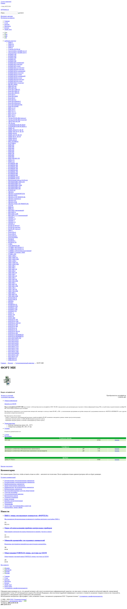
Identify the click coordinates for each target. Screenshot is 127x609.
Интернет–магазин (7, 16)
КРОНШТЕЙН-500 (14, 188)
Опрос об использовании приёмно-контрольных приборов (28, 528)
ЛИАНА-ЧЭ (12, 200)
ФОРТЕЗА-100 (13, 319)
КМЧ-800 (11, 155)
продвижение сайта (15, 601)
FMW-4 (10, 47)
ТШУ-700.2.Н (12, 289)
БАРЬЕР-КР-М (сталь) (15, 81)
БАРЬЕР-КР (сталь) (14, 66)
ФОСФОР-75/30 (13, 350)
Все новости (5, 565)
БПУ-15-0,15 (12, 113)
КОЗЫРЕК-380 (13, 165)
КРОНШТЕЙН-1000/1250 (16, 182)
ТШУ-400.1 (11, 267)
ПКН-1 (10, 230)
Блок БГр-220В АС (14, 89)
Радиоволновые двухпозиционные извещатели (19, 480)
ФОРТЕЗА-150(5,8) (14, 323)
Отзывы (7, 428)
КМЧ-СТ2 (11, 162)
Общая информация (10, 400)
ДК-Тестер (11, 123)
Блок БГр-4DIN (13, 96)
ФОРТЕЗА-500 (13, 333)
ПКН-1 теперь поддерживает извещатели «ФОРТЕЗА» (26, 516)
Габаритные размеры (14, 427)
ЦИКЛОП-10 (12, 358)
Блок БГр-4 (11, 94)
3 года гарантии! (6, 1)
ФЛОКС (10, 303)
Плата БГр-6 (12, 234)
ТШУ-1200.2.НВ (13, 264)
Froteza (3, 3)
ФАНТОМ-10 (12, 298)
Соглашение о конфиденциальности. (91, 596)
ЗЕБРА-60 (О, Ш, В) (14, 136)
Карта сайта (8, 586)
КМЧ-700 (11, 153)
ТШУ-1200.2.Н (13, 262)
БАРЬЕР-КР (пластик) (15, 64)
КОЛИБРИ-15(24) (14, 177)
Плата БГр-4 (12, 232)
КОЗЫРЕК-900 (13, 175)
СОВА (10, 244)
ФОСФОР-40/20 (13, 341)
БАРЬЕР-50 (12, 59)
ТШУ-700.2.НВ (13, 291)
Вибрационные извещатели (13, 489)
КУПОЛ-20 (11, 190)
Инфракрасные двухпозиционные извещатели (19, 487)
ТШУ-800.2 (11, 292)
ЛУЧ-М (10, 205)
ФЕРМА (11, 301)
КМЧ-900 (11, 156)
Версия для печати (7, 466)
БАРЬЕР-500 (12, 61)
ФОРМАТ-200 (12, 309)
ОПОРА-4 (11, 224)
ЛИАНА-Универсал (14, 198)
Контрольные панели (11, 495)
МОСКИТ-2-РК (13, 214)
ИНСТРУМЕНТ (13, 141)
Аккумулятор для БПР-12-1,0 (17, 51)
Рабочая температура (14, 425)
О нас (6, 23)
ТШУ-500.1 (11, 274)
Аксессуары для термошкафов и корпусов (17, 506)
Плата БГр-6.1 (12, 235)
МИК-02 (11, 207)
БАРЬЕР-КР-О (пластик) (16, 83)
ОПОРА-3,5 (12, 222)
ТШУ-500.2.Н (12, 279)
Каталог (7, 24)
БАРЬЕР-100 (12, 54)
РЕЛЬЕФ (11, 239)
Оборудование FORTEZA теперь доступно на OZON (25, 553)
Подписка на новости (8, 18)
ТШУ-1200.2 (12, 261)
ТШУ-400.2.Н (12, 272)
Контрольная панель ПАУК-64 (18, 180)
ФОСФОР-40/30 (13, 343)
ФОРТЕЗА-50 (12, 329)
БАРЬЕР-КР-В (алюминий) (16, 76)
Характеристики (9, 423)
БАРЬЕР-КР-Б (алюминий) (16, 71)
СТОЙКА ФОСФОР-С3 (16, 247)
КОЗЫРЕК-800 (13, 173)
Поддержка (8, 436)
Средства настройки (10, 492)
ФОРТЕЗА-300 (13, 326)
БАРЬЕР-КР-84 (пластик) (16, 69)
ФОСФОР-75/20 (13, 348)
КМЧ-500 (11, 150)
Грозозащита (8, 502)
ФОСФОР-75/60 (13, 351)
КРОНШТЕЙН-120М (15, 185)
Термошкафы (8, 504)
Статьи (6, 434)
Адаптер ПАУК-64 (14, 49)
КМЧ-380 (11, 146)
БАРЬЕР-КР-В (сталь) (15, 78)
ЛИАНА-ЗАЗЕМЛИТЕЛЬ (16, 193)
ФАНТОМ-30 (12, 299)
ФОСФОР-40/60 (13, 345)
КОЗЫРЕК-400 (13, 167)
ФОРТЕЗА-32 (12, 328)
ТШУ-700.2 (11, 287)
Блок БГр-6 (11, 98)
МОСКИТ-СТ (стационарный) (18, 215)
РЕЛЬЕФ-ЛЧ (12, 242)
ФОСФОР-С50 (13, 356)
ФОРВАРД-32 (12, 304)
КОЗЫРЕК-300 (13, 163)
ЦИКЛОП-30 (12, 360)
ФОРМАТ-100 (12, 308)
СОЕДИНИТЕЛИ (14, 245)
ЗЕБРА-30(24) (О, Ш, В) (15, 130)
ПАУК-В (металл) (14, 225)
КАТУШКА (12, 143)
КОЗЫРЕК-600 (13, 170)
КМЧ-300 (11, 145)
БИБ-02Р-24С (12, 86)
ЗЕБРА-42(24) (12, 133)
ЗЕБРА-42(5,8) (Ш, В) (15, 135)
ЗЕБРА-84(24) (12, 140)
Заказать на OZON (10, 404)
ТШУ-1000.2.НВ (13, 259)
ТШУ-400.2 (11, 271)
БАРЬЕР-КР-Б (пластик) (16, 73)
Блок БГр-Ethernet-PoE (15, 104)
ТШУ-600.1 (11, 282)
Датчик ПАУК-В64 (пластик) (17, 120)
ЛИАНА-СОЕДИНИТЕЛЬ (16, 197)
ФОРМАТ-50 (12, 311)
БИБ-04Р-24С (12, 88)
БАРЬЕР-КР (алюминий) (16, 62)
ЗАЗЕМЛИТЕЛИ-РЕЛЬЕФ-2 (17, 126)
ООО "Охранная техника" (18, 599)
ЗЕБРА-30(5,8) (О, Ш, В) (16, 131)
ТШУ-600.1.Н (12, 284)
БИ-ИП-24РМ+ (13, 84)
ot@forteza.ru (5, 9)
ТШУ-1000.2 (12, 256)
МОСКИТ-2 (12, 212)
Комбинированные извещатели (14, 484)
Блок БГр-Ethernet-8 (14, 103)
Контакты (7, 26)
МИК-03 (11, 209)
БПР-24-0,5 (11, 109)
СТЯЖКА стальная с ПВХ (16, 252)
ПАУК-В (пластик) (14, 227)
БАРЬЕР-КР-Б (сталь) (15, 74)
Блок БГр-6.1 (12, 99)
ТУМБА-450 (12, 254)
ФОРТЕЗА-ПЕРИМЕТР (16, 334)
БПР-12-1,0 (11, 108)
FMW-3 (10, 42)
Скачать (117, 440)
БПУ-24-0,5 (11, 114)
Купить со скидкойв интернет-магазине (7, 396)
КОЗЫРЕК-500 (13, 168)
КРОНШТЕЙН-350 (14, 187)
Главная (6, 21)
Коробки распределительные (13, 501)
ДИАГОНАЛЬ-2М (14, 121)
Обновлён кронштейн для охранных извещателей (24, 540)
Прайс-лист (8, 29)
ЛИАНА (11, 192)
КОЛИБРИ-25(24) (14, 178)
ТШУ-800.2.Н (12, 294)
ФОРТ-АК (11, 314)
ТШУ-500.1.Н (12, 276)
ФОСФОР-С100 (13, 355)
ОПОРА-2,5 (12, 219)
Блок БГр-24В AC (13, 91)
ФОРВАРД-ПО (13, 306)
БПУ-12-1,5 (11, 111)
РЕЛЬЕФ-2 (11, 240)
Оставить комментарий (8, 477)
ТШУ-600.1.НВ (13, 286)
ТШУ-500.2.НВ (13, 281)
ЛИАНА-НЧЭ (12, 195)
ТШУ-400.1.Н (12, 269)
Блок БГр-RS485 (13, 106)
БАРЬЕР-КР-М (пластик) (16, 79)
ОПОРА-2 (11, 217)
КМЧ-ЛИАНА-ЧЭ (14, 158)
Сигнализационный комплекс (24, 363)
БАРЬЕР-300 (12, 57)
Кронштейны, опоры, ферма (13, 507)
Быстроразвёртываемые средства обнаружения (19, 490)
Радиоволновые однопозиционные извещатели (19, 482)
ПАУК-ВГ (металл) (14, 229)
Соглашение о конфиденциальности (15, 588)
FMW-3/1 (11, 44)
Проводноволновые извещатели (14, 485)
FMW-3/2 (11, 46)
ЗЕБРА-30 (11, 128)
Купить (6, 28)
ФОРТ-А (11, 313)
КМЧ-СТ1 (11, 160)
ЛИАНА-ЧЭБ (12, 202)
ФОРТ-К (11, 316)
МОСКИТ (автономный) (16, 210)
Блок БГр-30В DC (13, 93)
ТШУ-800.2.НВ (13, 296)
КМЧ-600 (11, 151)
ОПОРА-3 (11, 220)
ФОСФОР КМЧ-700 (14, 338)
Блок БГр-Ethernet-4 (14, 101)
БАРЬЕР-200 (12, 56)
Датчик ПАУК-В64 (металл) (17, 118)
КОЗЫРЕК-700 (13, 172)
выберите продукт (10, 41)
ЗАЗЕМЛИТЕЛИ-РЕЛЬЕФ (16, 125)
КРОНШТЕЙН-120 (14, 183)
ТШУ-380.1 (11, 266)
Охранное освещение (11, 497)
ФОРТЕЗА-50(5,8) (14, 331)
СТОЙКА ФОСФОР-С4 (16, 249)
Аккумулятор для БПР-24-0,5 (17, 52)
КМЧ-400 (11, 148)
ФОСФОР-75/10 (13, 346)
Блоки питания (9, 499)
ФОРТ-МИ (11, 318)
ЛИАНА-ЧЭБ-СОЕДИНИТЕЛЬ (18, 203)
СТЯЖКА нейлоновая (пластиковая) (19, 251)
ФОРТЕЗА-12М (13, 321)
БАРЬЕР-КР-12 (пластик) (16, 67)
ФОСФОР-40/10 (13, 340)
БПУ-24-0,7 (11, 116)
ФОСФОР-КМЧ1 (13, 353)
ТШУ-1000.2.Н (13, 257)
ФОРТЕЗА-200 (13, 324)
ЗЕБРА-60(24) (12, 138)
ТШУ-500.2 (11, 277)
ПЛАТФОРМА (13, 237)
